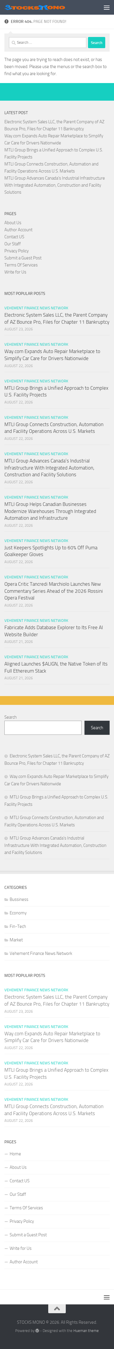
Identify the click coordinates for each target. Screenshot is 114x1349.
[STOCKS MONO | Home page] (45, 7)
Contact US (14, 236)
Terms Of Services (21, 265)
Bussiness (19, 899)
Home (15, 1153)
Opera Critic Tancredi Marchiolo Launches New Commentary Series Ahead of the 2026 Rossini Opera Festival (53, 591)
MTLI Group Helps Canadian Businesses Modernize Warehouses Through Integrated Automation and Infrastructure (50, 511)
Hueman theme (86, 1330)
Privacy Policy (16, 251)
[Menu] (106, 7)
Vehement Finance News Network (36, 308)
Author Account (18, 229)
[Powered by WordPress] (37, 1331)
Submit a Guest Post (23, 258)
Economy (18, 913)
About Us (12, 222)
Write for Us (15, 272)
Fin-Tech (18, 926)
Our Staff (12, 243)
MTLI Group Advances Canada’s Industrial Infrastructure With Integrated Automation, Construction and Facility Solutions (54, 185)
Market (16, 940)
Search (10, 717)
